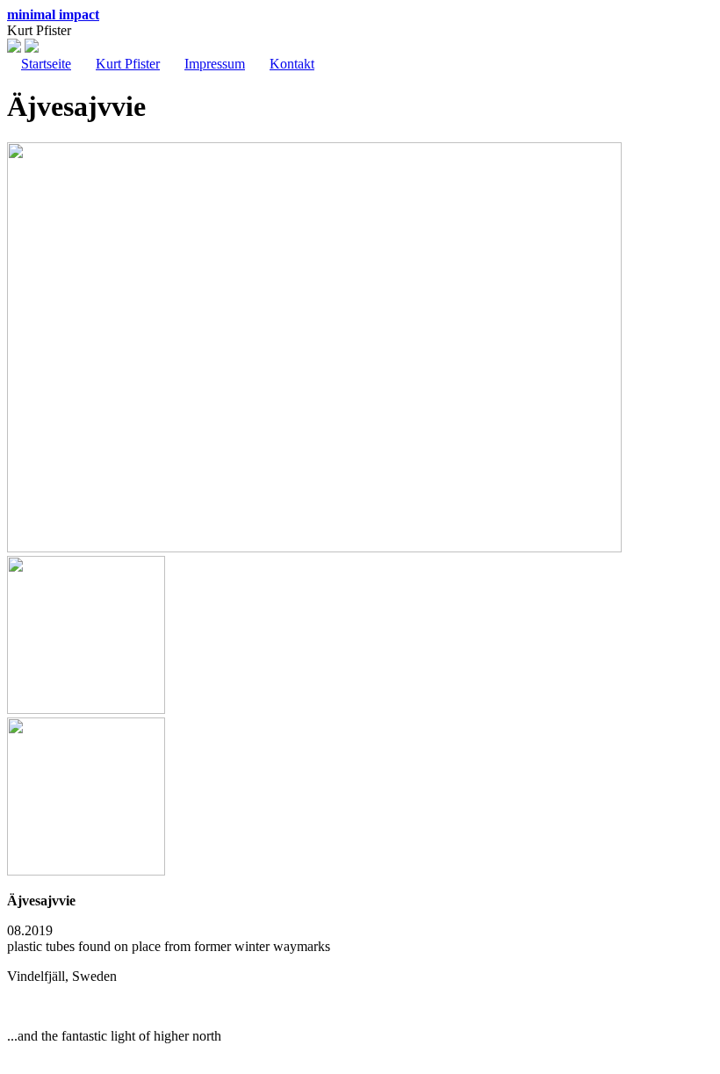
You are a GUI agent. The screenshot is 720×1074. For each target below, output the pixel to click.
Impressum (214, 63)
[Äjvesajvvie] (314, 547)
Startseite (46, 63)
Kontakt (292, 63)
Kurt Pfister (128, 63)
